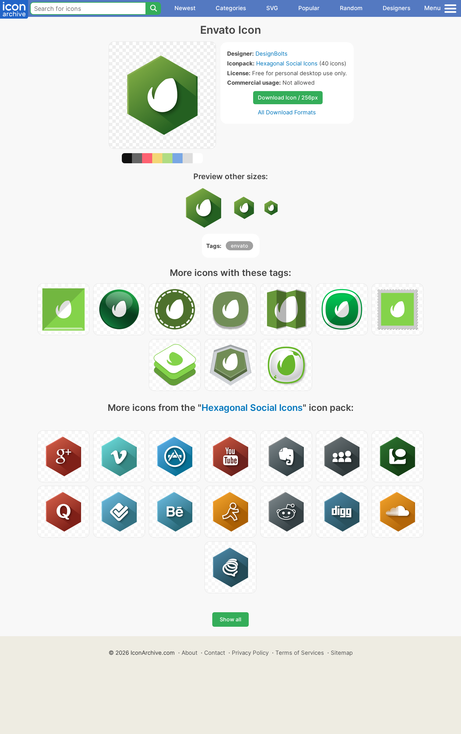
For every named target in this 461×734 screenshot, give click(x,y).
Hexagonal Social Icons (287, 63)
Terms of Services (299, 652)
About (189, 652)
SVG (272, 8)
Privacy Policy (250, 652)
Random (351, 8)
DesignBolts (271, 53)
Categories (231, 8)
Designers (396, 8)
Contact (214, 652)
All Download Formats (287, 112)
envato (239, 246)
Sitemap (342, 652)
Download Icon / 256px (288, 97)
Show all (230, 619)
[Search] (153, 8)
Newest (184, 8)
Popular (309, 8)
